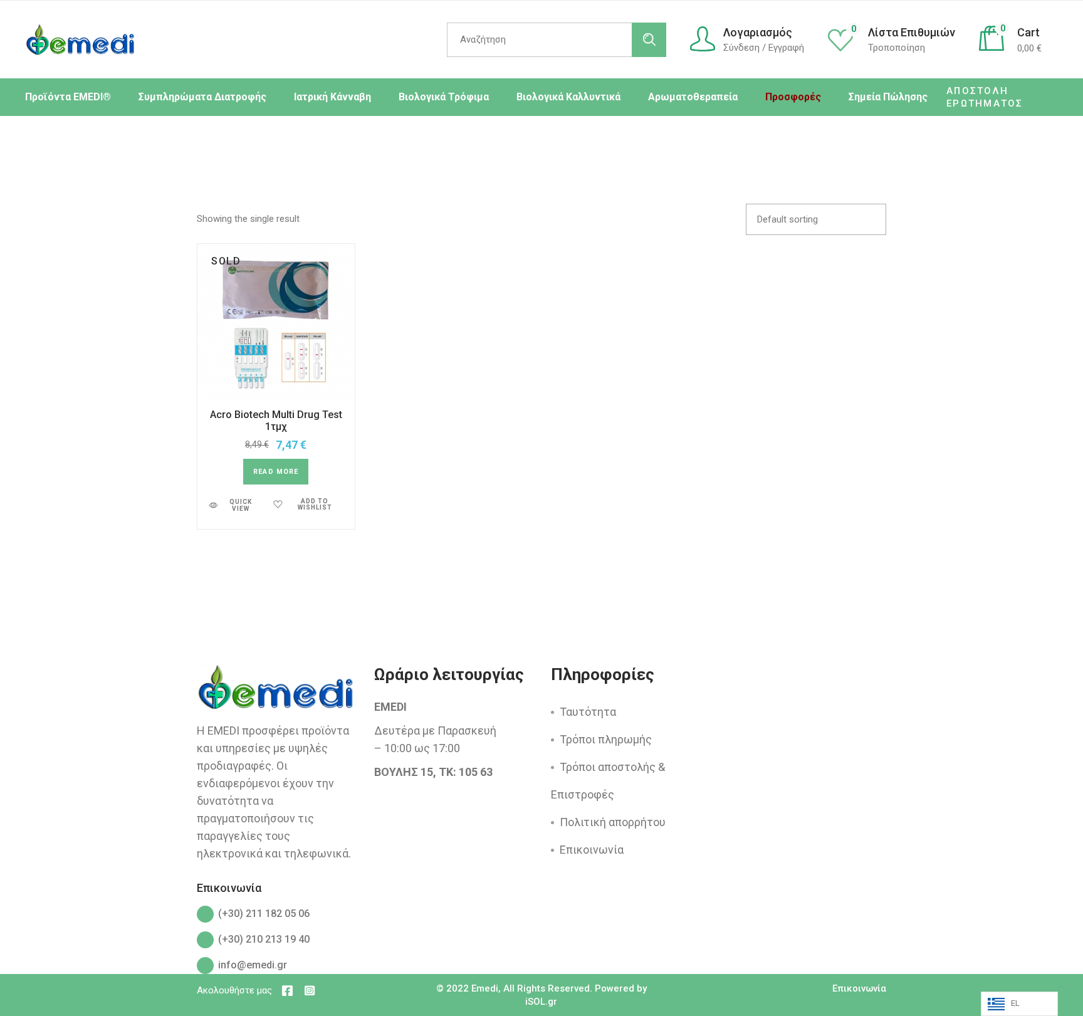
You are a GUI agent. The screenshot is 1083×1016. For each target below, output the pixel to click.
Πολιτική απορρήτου (613, 822)
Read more (275, 472)
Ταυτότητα (588, 711)
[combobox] (816, 219)
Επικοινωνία (592, 849)
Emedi (484, 988)
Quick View (240, 505)
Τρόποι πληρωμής (606, 739)
